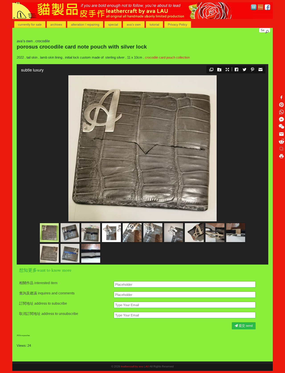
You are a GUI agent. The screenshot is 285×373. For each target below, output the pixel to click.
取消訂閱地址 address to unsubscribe (48, 314)
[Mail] (254, 7)
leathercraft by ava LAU (135, 366)
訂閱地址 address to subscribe (43, 303)
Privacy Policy (177, 24)
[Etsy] (261, 7)
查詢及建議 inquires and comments (47, 293)
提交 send (245, 325)
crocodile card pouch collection (167, 57)
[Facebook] (268, 7)
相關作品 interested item (38, 283)
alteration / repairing (85, 24)
